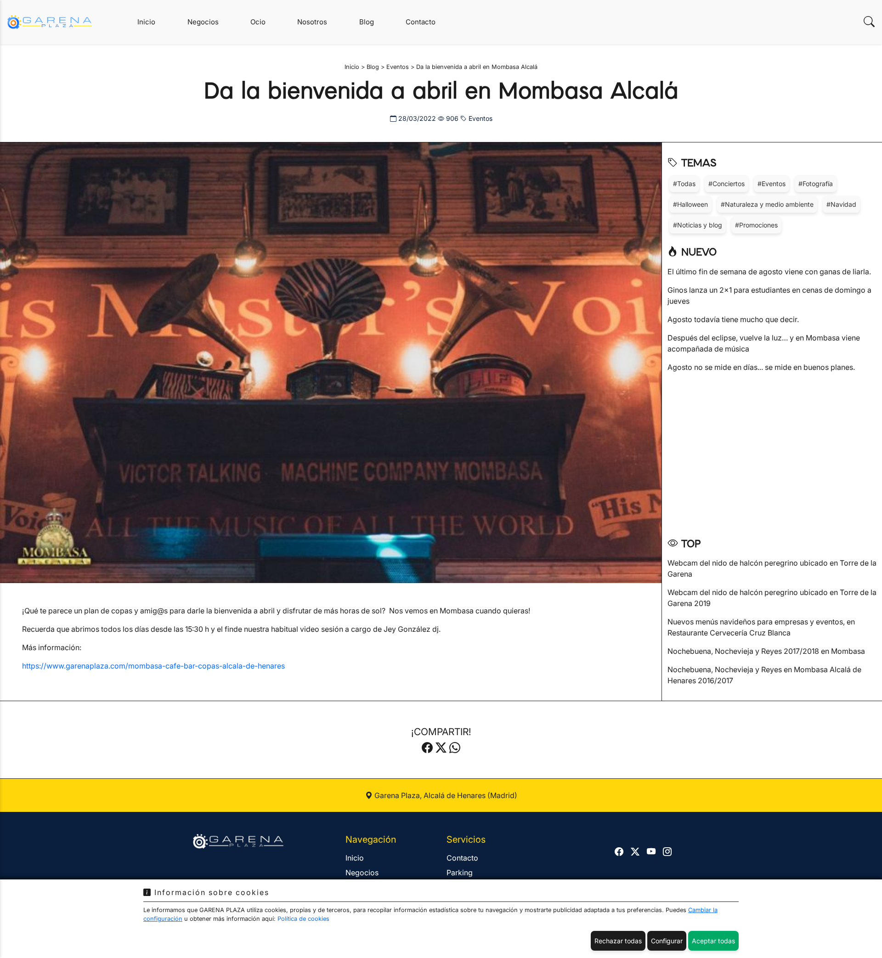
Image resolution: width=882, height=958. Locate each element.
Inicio (146, 21)
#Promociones (756, 225)
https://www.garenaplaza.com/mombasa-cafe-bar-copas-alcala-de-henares (153, 665)
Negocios (203, 21)
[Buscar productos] (869, 21)
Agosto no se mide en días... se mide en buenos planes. (761, 367)
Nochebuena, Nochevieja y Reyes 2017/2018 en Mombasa (766, 651)
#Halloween (690, 204)
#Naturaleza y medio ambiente (767, 204)
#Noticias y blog (697, 225)
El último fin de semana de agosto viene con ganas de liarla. (769, 271)
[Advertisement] (771, 451)
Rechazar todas (618, 941)
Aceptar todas (713, 941)
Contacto (420, 21)
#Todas (684, 183)
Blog (366, 21)
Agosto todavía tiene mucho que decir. (733, 319)
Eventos (479, 118)
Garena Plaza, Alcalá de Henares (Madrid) (445, 795)
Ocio (258, 21)
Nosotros (312, 21)
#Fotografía (815, 183)
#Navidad (841, 204)
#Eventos (772, 183)
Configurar (667, 941)
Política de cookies (303, 918)
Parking (460, 872)
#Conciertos (726, 183)
